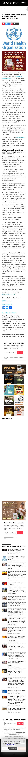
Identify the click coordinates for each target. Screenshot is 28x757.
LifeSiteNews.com (7, 301)
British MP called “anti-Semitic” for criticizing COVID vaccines (16, 604)
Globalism (12, 321)
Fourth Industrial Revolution (16, 319)
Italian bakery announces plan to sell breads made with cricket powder (16, 630)
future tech (5, 321)
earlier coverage (20, 137)
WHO (3, 331)
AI (11, 316)
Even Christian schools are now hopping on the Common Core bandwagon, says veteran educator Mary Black (16, 647)
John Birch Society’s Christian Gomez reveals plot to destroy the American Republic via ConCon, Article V (17, 663)
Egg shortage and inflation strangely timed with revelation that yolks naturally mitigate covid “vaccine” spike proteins (17, 638)
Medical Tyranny (11, 327)
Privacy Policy (10, 744)
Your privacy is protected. (8, 357)
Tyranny (23, 329)
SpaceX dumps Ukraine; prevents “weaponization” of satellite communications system (16, 551)
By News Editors (16, 580)
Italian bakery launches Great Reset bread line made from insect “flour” (17, 598)
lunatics (18, 325)
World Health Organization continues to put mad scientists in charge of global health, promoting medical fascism (16, 591)
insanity (4, 325)
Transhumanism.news (8, 294)
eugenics (4, 319)
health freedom (6, 323)
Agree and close (12, 748)
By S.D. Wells (15, 625)
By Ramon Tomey (16, 633)
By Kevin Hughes (17, 650)
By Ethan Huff (15, 553)
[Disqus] (14, 440)
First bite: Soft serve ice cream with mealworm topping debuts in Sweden (16, 710)
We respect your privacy (20, 732)
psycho (8, 329)
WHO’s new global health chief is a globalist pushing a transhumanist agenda (16, 558)
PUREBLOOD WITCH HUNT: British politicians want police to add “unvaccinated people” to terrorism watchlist (16, 566)
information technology (18, 323)
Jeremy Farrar (11, 325)
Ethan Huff (12, 21)
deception (12, 318)
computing (16, 316)
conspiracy (5, 318)
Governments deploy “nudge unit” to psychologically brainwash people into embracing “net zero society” (16, 672)
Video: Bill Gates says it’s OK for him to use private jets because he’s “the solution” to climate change (17, 655)
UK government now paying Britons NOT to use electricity (16, 691)
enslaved (18, 318)
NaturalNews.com (7, 304)
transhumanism (15, 329)
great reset (18, 321)
